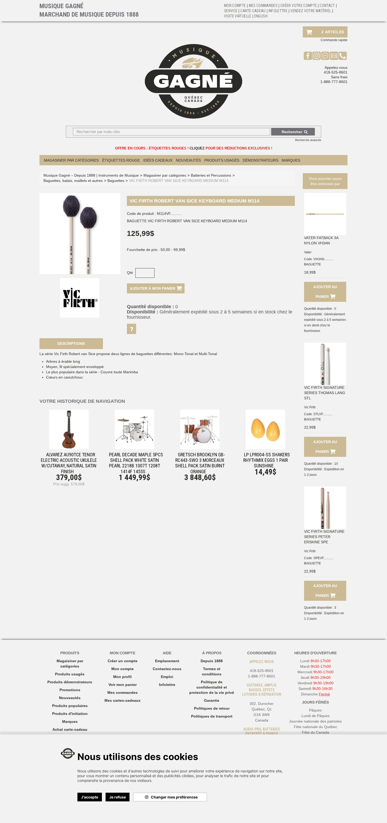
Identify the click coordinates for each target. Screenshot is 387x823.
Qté (130, 272)
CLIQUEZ (197, 148)
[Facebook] (308, 56)
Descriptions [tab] (71, 343)
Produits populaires (70, 706)
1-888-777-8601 (334, 82)
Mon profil (122, 677)
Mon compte (122, 669)
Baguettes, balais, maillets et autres (73, 180)
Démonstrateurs (260, 160)
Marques (291, 160)
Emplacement (167, 661)
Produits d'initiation (70, 713)
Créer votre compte (298, 5)
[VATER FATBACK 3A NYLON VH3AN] (325, 214)
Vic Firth (310, 407)
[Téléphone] (342, 56)
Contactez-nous (167, 669)
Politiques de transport (211, 716)
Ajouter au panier (325, 292)
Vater (307, 252)
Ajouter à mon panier (153, 288)
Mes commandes (263, 5)
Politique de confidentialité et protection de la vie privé (211, 687)
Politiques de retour (212, 708)
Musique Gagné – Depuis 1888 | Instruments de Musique (91, 175)
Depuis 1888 (212, 661)
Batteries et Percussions (211, 175)
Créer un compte (122, 661)
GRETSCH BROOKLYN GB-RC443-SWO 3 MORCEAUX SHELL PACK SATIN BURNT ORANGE (200, 463)
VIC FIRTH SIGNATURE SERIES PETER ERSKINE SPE (324, 536)
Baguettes (115, 180)
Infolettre (278, 11)
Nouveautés (188, 160)
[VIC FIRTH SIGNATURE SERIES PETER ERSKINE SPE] (325, 508)
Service (230, 11)
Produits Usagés (221, 160)
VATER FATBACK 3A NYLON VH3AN (321, 240)
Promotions (69, 690)
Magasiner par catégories (71, 160)
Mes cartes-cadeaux (123, 700)
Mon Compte (235, 5)
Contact (327, 5)
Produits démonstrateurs (69, 682)
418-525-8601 (336, 72)
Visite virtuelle (237, 16)
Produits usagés (70, 674)
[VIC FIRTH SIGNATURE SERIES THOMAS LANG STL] (325, 364)
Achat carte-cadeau (69, 729)
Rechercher (292, 132)
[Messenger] (325, 56)
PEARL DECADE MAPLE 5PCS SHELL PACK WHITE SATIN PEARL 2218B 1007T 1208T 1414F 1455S (136, 463)
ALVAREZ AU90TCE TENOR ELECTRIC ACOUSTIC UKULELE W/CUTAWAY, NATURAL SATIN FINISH (69, 463)
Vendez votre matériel (310, 11)
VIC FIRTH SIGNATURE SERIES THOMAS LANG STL (324, 392)
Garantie (211, 700)
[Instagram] (316, 56)
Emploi (167, 677)
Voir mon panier (122, 684)
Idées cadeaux (157, 160)
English (260, 16)
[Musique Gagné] (193, 81)
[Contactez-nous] (334, 56)
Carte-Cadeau (252, 11)
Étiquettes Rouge (121, 160)
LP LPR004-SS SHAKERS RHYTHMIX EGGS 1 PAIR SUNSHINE (266, 460)
